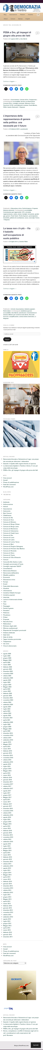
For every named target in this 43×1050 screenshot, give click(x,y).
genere (8, 216)
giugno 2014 (7, 872)
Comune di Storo (8, 553)
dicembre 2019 (8, 733)
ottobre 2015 (7, 839)
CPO (23, 212)
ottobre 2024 (7, 702)
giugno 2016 (7, 822)
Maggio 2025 (7, 687)
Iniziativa (30, 14)
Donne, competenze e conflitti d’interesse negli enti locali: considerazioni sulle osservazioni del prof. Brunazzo (21, 1033)
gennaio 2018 (7, 780)
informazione (7, 591)
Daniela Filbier (23, 241)
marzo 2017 (7, 802)
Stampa (20, 19)
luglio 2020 (6, 724)
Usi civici (6, 644)
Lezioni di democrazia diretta (12, 599)
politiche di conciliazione (17, 218)
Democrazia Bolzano (10, 571)
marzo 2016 (7, 828)
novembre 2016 (8, 811)
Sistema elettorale (8, 210)
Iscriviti (35, 1045)
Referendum (7, 311)
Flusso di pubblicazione (11, 482)
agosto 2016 (7, 817)
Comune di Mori (8, 544)
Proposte (35, 208)
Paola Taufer (14, 216)
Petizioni (22, 14)
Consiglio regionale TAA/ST (12, 566)
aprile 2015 (6, 853)
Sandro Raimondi (12, 107)
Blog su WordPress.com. (21, 1045)
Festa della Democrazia (10, 586)
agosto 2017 (7, 791)
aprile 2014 (6, 877)
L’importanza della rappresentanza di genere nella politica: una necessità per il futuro (16, 120)
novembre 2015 (8, 837)
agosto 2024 (7, 707)
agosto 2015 (7, 844)
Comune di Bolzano (9, 522)
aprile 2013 (6, 901)
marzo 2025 (7, 691)
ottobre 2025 (7, 676)
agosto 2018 (7, 764)
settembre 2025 (8, 678)
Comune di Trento (9, 555)
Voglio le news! (8, 325)
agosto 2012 (7, 919)
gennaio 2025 (7, 696)
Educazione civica (16, 208)
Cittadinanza (7, 515)
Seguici (7, 339)
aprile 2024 (6, 711)
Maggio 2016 (7, 824)
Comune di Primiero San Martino (14, 549)
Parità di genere (27, 208)
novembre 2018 (8, 758)
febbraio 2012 (7, 932)
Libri (4, 602)
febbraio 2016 (7, 830)
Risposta (22, 107)
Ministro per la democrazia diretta (18, 315)
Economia (6, 577)
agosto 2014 (7, 868)
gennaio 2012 (7, 934)
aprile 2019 (6, 746)
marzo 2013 (7, 903)
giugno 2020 (7, 727)
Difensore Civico (30, 103)
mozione (25, 105)
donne (20, 214)
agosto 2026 (7, 654)
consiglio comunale (18, 103)
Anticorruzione (8, 504)
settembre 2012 (8, 917)
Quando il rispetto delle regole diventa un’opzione (19, 464)
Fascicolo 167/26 (8, 105)
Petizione (6, 613)
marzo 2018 (7, 775)
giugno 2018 (7, 769)
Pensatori (6, 610)
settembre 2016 (8, 815)
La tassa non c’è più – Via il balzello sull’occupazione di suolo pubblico (16, 233)
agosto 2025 (7, 680)
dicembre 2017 (8, 782)
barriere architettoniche (28, 101)
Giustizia (6, 588)
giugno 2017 (7, 795)
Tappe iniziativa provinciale (12, 639)
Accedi (5, 480)
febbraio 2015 (7, 857)
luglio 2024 (6, 709)
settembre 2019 (8, 740)
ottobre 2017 (7, 786)
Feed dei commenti (9, 484)
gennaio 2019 (7, 753)
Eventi (5, 584)
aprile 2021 (6, 720)
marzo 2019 (7, 749)
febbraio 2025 (7, 693)
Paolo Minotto (33, 105)
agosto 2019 (7, 742)
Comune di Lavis (8, 537)
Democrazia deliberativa (11, 573)
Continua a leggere (9, 81)
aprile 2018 (6, 773)
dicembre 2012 (8, 910)
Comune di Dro (24, 100)
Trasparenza (33, 100)
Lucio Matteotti (18, 105)
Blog (5, 14)
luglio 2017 (6, 793)
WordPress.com (8, 487)
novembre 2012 (8, 912)
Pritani (5, 617)
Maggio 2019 (7, 744)
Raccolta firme (8, 622)
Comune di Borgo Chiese (11, 524)
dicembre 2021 (8, 718)
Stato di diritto (8, 637)
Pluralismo (6, 615)
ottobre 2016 (7, 813)
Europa (5, 582)
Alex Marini (23, 39)
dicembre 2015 (8, 835)
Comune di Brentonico (10, 529)
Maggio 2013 (7, 899)
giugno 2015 (7, 848)
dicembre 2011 (8, 937)
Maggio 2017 (7, 797)
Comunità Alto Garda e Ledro (12, 562)
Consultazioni (7, 568)
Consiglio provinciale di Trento (13, 564)
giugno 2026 (7, 658)
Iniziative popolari (30, 309)
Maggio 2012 (7, 926)
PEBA (5, 107)
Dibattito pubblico (9, 575)
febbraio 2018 (7, 777)
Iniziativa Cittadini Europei (11, 593)
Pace (4, 604)
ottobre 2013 (7, 890)
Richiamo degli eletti (10, 626)
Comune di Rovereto (9, 551)
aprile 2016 (6, 826)
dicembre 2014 (8, 861)
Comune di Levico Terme (11, 542)
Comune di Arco (8, 520)
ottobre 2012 (7, 915)
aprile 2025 (6, 689)
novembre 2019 (8, 735)
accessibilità (16, 101)
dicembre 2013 (8, 886)
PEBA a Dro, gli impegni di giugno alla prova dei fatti (17, 34)
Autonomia (6, 511)
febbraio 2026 (7, 667)
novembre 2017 (8, 784)
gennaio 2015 (7, 859)
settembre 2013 (8, 892)
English (28, 19)
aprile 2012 (6, 928)
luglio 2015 (6, 846)
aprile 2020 (6, 731)
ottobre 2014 (7, 864)
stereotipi (32, 218)
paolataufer (24, 129)
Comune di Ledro (9, 540)
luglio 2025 (6, 682)
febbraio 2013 (7, 906)
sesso (26, 218)
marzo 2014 (7, 879)
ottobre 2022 (7, 713)
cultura (15, 214)
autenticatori (22, 313)
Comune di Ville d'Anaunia (12, 557)
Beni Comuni (7, 513)
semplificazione (14, 316)
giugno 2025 (7, 685)
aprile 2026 (6, 662)
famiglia (24, 214)
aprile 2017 (6, 800)
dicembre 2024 (8, 698)
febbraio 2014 (7, 881)
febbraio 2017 (7, 804)
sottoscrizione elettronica (26, 316)
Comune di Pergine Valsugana (13, 546)
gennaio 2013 (7, 908)
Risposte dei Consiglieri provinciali (14, 630)
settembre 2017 (8, 788)
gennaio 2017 (7, 806)
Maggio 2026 (7, 660)
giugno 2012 (7, 923)
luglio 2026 (6, 656)
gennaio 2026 (7, 669)
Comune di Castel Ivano (11, 533)
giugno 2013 (7, 897)
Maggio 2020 (7, 729)
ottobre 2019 (7, 738)
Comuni (13, 19)
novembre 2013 (8, 888)
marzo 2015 (7, 855)
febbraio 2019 (7, 751)
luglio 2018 (6, 766)
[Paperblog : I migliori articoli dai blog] (8, 1010)
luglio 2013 (6, 895)
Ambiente (6, 502)
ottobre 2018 (7, 760)
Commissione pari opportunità (12, 212)
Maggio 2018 (7, 771)
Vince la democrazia (9, 646)
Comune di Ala (8, 518)
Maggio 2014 (7, 875)
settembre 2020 (8, 722)
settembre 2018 (8, 762)
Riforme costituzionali (10, 628)
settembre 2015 (8, 841)
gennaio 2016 (7, 833)
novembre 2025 (8, 673)
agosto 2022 (7, 715)
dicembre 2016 (8, 808)
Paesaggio (6, 606)
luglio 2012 (6, 921)
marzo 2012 (7, 930)
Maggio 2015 (7, 850)
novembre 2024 (8, 700)
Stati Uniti (6, 635)
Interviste (6, 597)
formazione (31, 214)
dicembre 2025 (8, 671)
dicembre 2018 (8, 755)
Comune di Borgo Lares (11, 526)
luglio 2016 (6, 819)
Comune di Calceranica (10, 531)
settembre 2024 (8, 704)
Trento (37, 218)
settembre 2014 (8, 866)
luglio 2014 (6, 870)
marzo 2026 (7, 665)
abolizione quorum (26, 311)
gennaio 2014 (7, 884)
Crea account (7, 478)
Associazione (13, 14)
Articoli (6, 19)
